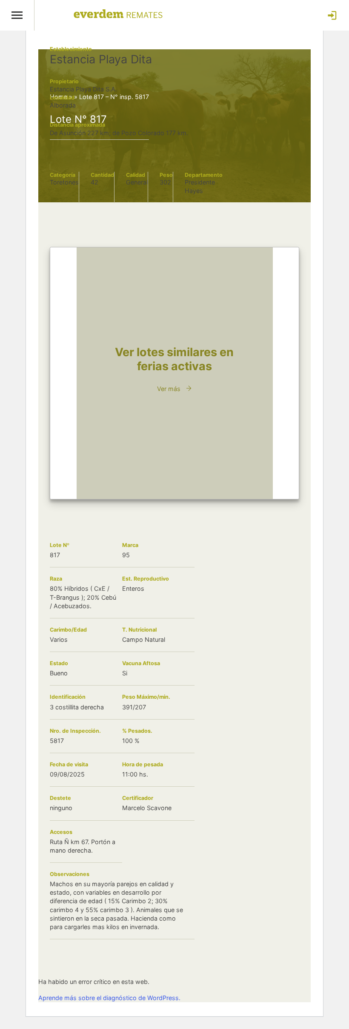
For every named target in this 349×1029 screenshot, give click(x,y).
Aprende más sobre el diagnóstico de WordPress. (109, 997)
